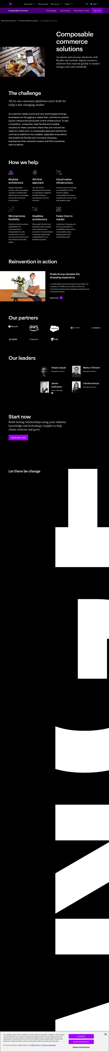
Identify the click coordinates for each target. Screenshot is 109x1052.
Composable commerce (18, 10)
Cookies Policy (35, 1045)
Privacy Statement (49, 1045)
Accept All (81, 1036)
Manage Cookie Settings (81, 1047)
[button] (18, 437)
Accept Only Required (81, 1041)
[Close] (105, 1034)
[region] (54, 1041)
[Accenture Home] (11, 4)
